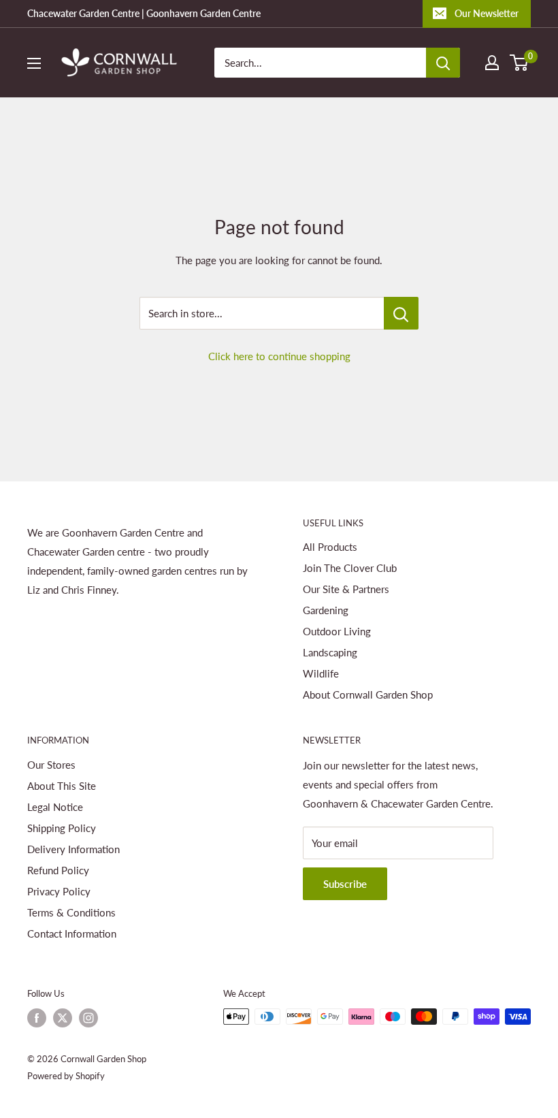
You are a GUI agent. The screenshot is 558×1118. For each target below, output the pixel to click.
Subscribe (345, 884)
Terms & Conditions (71, 912)
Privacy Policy (59, 891)
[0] (519, 62)
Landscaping (330, 652)
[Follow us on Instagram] (88, 1017)
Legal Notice (55, 807)
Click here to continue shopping (279, 356)
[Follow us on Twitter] (62, 1017)
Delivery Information (73, 849)
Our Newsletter (487, 13)
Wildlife (321, 673)
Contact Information (71, 933)
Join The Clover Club (350, 568)
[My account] (492, 62)
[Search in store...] (401, 313)
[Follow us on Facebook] (36, 1017)
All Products (330, 547)
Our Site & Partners (346, 589)
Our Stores (51, 764)
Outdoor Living (337, 631)
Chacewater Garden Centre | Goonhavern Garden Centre (144, 13)
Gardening (325, 610)
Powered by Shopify (66, 1075)
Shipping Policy (61, 828)
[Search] (443, 63)
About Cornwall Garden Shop (368, 694)
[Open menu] (34, 63)
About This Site (61, 786)
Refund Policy (58, 870)
